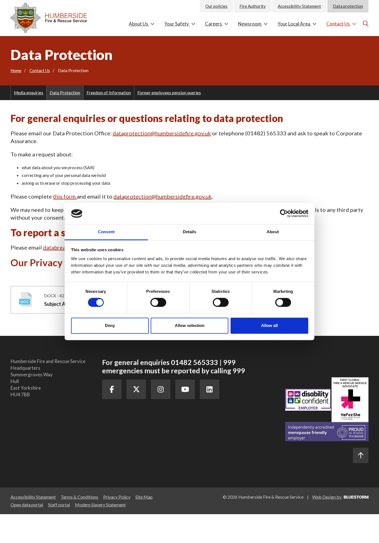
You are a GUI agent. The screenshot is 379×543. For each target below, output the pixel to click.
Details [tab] (189, 231)
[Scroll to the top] (360, 455)
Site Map (144, 496)
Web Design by (327, 496)
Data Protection (65, 92)
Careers (214, 24)
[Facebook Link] (112, 389)
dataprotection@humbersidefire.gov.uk (162, 133)
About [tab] (273, 231)
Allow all (269, 325)
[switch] (158, 302)
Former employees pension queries (169, 92)
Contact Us (338, 24)
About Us (139, 24)
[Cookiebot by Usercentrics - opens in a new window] (284, 213)
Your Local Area (294, 24)
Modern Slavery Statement (100, 504)
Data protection (348, 6)
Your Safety (177, 24)
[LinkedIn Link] (209, 389)
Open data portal (27, 504)
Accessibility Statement (299, 6)
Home (16, 70)
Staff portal (59, 504)
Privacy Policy (116, 496)
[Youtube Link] (185, 389)
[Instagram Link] (160, 389)
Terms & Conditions (79, 496)
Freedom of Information (109, 92)
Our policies (216, 6)
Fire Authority (252, 6)
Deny (110, 325)
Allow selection (189, 325)
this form (64, 196)
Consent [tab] (106, 231)
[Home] (52, 16)
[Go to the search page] (365, 23)
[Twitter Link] (136, 389)
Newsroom (250, 24)
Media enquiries (28, 92)
